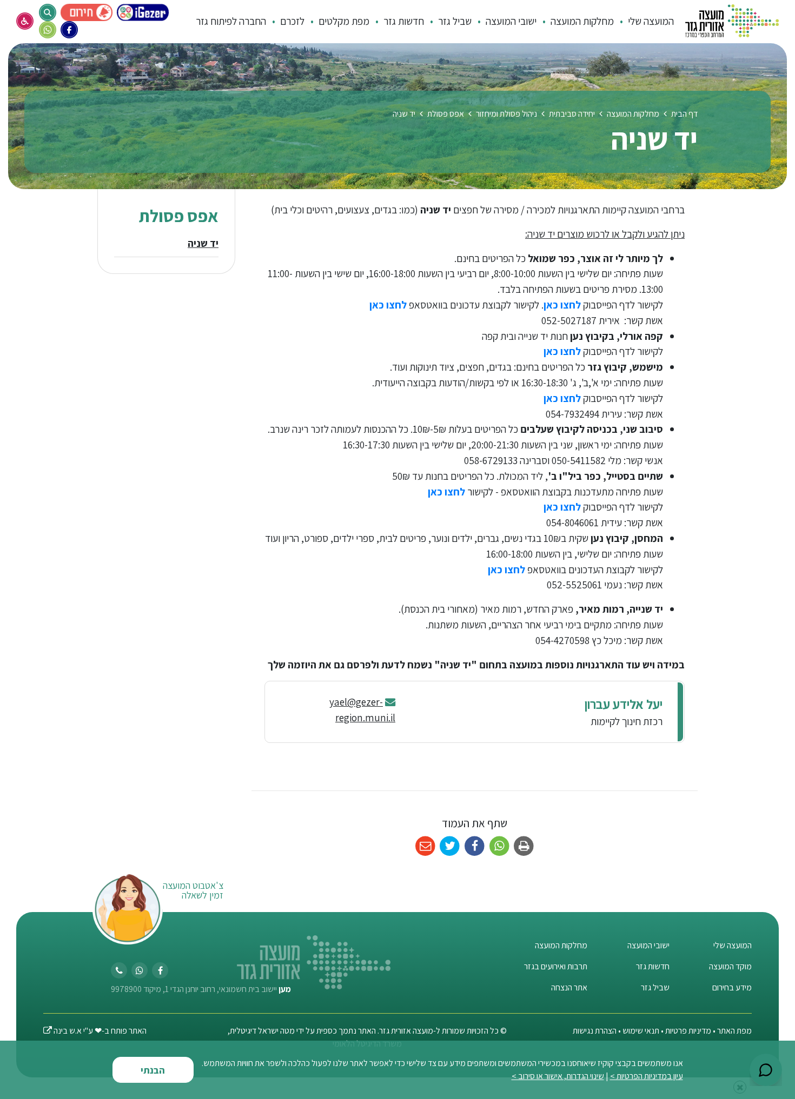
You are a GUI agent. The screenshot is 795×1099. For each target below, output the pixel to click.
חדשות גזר (653, 966)
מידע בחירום (732, 987)
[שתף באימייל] (425, 846)
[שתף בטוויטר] (450, 846)
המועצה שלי (732, 945)
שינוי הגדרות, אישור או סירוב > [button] (558, 1076)
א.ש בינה (62, 1030)
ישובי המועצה (648, 945)
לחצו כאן (562, 305)
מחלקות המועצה (561, 945)
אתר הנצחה (569, 987)
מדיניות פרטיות (688, 1030)
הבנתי (153, 1070)
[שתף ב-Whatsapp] (499, 846)
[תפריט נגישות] (25, 21)
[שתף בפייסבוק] (474, 846)
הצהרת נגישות (595, 1030)
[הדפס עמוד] (523, 846)
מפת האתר (734, 1030)
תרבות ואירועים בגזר (555, 966)
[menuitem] (644, 21)
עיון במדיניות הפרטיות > (646, 1076)
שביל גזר (655, 987)
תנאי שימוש (640, 1030)
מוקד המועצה (730, 966)
